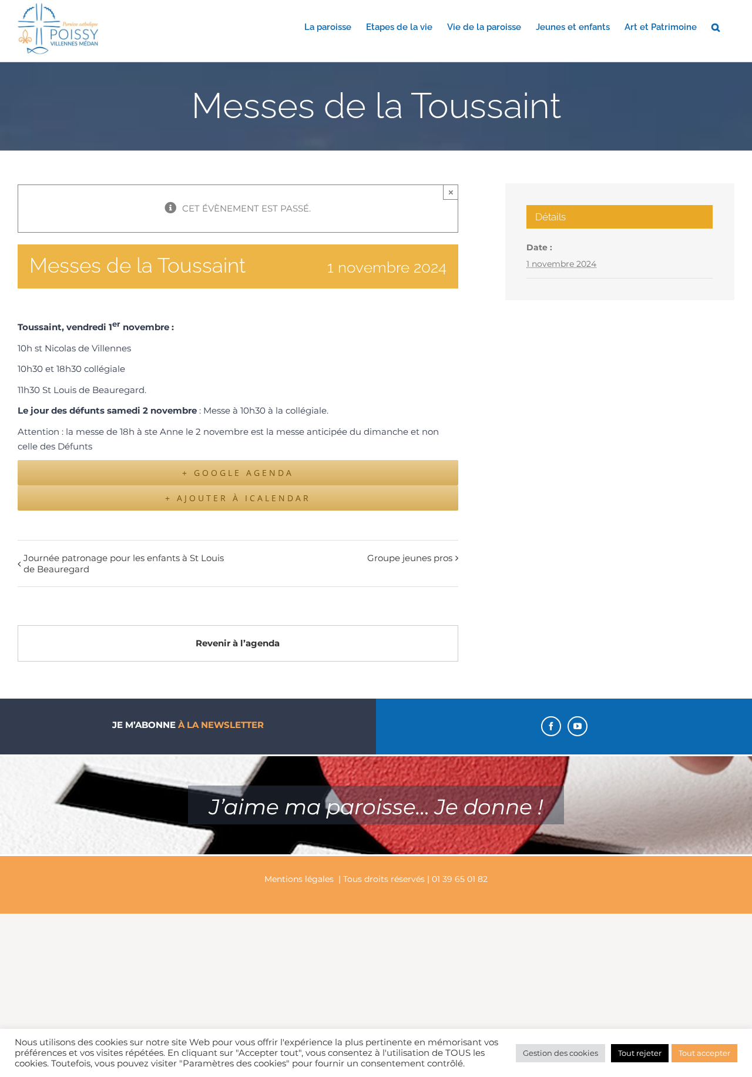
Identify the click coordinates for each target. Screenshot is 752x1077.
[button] (715, 26)
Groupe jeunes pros (409, 557)
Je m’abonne (188, 724)
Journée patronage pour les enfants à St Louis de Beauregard (124, 563)
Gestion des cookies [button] (560, 1053)
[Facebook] (551, 726)
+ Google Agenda (238, 472)
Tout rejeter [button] (640, 1053)
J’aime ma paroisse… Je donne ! (376, 807)
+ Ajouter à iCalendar (238, 498)
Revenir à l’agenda (238, 643)
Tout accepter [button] (704, 1053)
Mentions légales (299, 879)
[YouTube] (578, 726)
